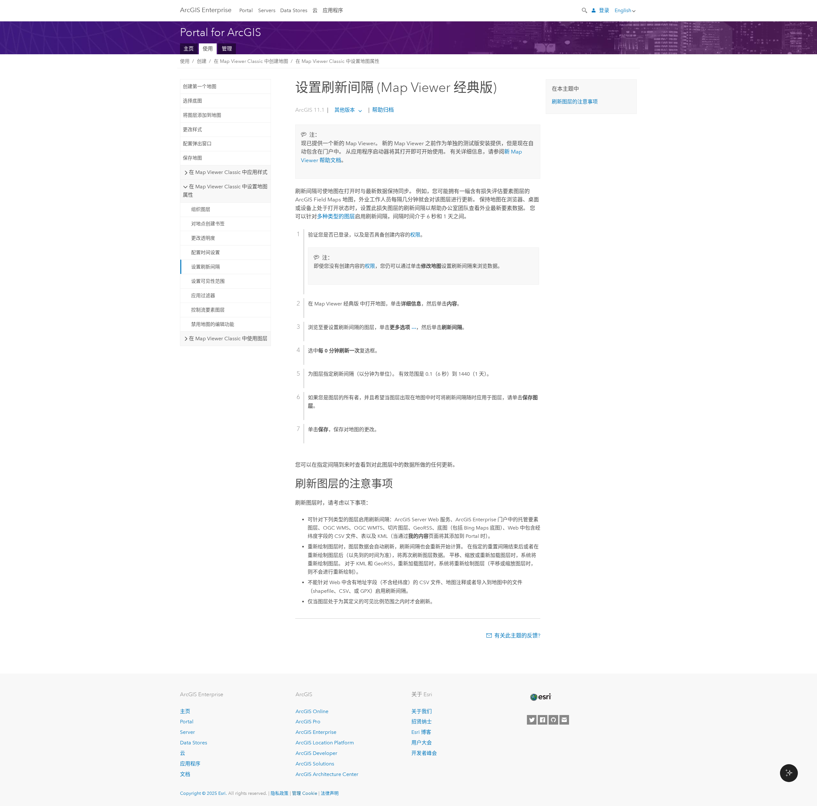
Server (187, 732)
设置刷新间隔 (205, 267)
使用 (208, 49)
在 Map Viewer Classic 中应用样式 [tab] (228, 172)
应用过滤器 (203, 295)
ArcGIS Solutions (315, 764)
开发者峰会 (424, 753)
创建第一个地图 (199, 86)
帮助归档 (382, 110)
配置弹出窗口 (197, 144)
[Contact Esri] (564, 720)
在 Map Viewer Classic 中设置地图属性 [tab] (225, 191)
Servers (266, 10)
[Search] (585, 10)
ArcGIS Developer (316, 753)
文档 (185, 774)
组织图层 (200, 209)
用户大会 (421, 743)
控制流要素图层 (208, 310)
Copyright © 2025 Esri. (203, 793)
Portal (246, 10)
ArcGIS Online (312, 711)
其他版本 (344, 110)
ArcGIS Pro (308, 722)
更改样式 (192, 129)
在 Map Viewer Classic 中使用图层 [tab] (228, 338)
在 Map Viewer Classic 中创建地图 (251, 61)
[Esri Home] (540, 697)
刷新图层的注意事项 (575, 102)
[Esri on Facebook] (542, 720)
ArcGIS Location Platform (325, 743)
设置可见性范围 (208, 281)
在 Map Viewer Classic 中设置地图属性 (337, 61)
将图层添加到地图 (202, 115)
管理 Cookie (304, 793)
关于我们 (421, 711)
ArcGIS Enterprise (205, 10)
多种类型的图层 (336, 216)
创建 (201, 61)
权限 (415, 235)
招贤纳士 (421, 722)
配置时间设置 (205, 252)
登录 (604, 10)
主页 (189, 49)
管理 (227, 49)
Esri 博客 (421, 732)
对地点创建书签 (208, 224)
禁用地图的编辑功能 (212, 324)
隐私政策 (280, 793)
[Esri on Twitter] (531, 720)
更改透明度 (203, 238)
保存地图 (192, 158)
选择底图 (192, 101)
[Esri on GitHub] (553, 720)
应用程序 (333, 10)
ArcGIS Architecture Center (327, 774)
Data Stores (293, 10)
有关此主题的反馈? (517, 635)
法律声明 (330, 793)
